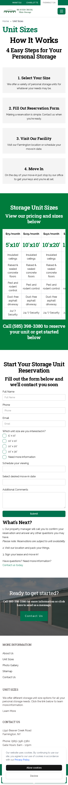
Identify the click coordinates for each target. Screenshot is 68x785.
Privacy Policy (22, 759)
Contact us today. (13, 565)
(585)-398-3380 (20, 741)
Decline (34, 776)
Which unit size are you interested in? (24, 431)
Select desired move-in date (19, 476)
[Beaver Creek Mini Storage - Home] (29, 11)
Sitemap (7, 671)
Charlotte (32, 3)
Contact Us (34, 615)
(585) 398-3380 (27, 326)
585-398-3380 (17, 601)
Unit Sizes (8, 659)
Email (6, 418)
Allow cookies (34, 767)
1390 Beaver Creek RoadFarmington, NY (17, 732)
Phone (6, 404)
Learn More (9, 710)
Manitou (17, 3)
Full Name (8, 391)
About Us (8, 653)
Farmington (49, 3)
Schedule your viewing (16, 463)
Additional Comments (15, 489)
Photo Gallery (11, 665)
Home (6, 21)
